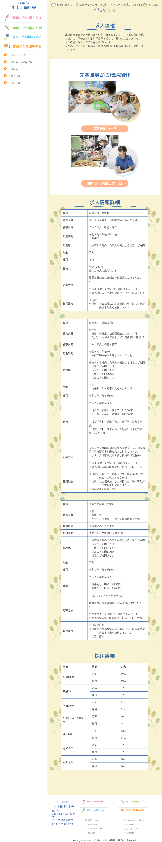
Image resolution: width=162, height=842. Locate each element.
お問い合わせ (107, 10)
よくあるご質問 (116, 5)
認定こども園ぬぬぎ (23, 46)
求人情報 (16, 76)
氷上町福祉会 (63, 804)
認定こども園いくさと (23, 36)
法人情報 (16, 83)
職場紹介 (16, 69)
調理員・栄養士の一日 (104, 183)
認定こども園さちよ (23, 17)
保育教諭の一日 (105, 128)
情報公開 (137, 5)
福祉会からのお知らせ (23, 62)
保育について (18, 55)
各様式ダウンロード (90, 5)
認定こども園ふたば (23, 27)
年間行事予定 (64, 5)
